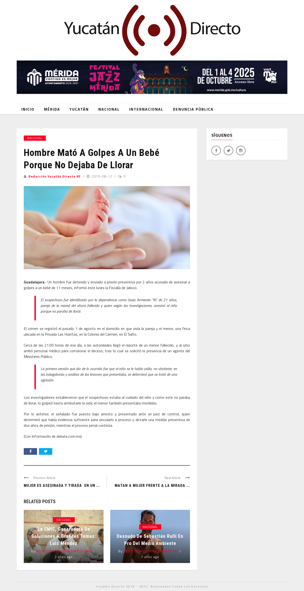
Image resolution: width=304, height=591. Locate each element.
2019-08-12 (102, 176)
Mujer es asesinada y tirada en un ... (62, 485)
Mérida (52, 109)
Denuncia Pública (193, 109)
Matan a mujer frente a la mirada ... (152, 485)
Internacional (146, 109)
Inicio (27, 109)
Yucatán (79, 109)
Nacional (109, 109)
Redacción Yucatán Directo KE (54, 176)
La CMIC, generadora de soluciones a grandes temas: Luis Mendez (63, 536)
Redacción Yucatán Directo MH (63, 551)
